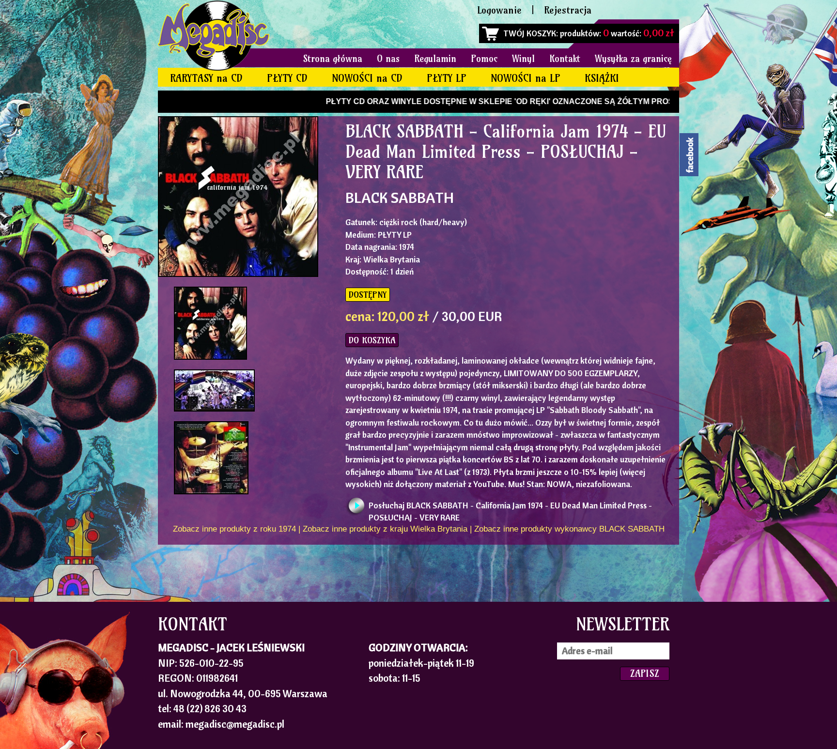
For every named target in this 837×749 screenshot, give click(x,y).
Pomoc (484, 58)
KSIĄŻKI (602, 78)
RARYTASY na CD (206, 78)
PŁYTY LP (446, 78)
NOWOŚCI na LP (525, 78)
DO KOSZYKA (372, 340)
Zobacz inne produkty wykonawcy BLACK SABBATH (569, 529)
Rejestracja (567, 10)
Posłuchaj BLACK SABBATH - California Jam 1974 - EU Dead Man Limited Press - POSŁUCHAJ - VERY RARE (510, 508)
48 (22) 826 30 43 (210, 708)
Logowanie (499, 10)
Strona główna (332, 58)
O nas (388, 58)
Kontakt (564, 58)
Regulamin (435, 58)
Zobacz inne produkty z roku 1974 (234, 529)
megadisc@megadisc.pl (235, 724)
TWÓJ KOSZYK (529, 33)
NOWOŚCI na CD (367, 78)
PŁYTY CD (287, 78)
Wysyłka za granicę (633, 58)
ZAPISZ (644, 673)
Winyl (523, 58)
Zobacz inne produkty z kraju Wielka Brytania (385, 529)
